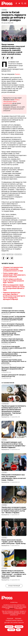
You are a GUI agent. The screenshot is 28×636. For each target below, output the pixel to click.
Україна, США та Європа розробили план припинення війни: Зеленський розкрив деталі (14, 354)
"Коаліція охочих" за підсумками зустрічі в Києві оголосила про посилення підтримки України (13, 318)
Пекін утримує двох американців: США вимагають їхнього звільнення (14, 275)
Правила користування (14, 620)
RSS (18, 629)
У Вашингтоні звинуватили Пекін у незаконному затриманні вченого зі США (13, 269)
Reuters (17, 74)
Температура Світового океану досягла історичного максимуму (13, 311)
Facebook (9, 626)
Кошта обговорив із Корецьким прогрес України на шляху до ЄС (12, 324)
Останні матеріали (7, 382)
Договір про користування (14, 622)
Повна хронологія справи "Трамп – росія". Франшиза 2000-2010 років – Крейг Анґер (13, 541)
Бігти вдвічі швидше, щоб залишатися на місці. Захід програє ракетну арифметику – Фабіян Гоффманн (13, 444)
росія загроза (18, 254)
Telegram (19, 626)
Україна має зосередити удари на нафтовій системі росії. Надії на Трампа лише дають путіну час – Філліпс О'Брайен (13, 510)
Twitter (11, 629)
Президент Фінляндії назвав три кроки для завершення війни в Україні (12, 368)
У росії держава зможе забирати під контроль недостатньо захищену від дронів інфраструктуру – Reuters (13, 332)
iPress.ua (12, 608)
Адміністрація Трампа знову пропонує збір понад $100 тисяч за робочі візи (13, 361)
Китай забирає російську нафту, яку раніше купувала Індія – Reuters (13, 280)
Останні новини (6, 308)
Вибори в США (10, 254)
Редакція (10, 618)
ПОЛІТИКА (4, 9)
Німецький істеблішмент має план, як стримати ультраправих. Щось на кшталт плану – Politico (13, 477)
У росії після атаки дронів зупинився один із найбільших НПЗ (13, 347)
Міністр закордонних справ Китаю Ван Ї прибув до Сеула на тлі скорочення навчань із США (14, 287)
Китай (3, 254)
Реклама (18, 618)
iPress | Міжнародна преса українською (11, 101)
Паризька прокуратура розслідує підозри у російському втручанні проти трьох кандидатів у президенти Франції (14, 296)
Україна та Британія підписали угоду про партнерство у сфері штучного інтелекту (12, 340)
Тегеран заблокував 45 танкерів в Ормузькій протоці (13, 375)
